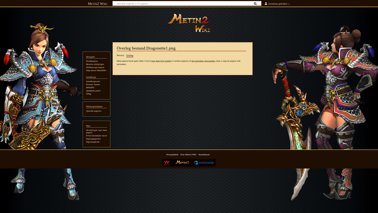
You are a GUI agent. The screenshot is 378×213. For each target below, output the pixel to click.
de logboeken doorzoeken (203, 60)
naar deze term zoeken (161, 60)
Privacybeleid (172, 154)
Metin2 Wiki (97, 4)
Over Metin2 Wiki (188, 154)
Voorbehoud (204, 154)
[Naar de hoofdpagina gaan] (189, 23)
